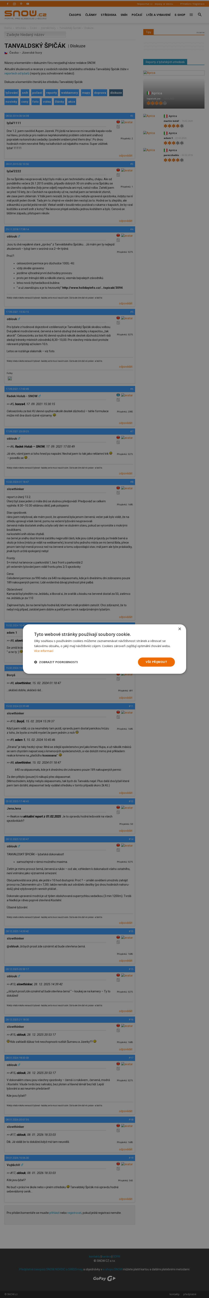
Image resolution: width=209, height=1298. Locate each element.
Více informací (43, 651)
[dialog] (104, 649)
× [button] (179, 629)
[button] (56, 662)
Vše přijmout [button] (156, 662)
